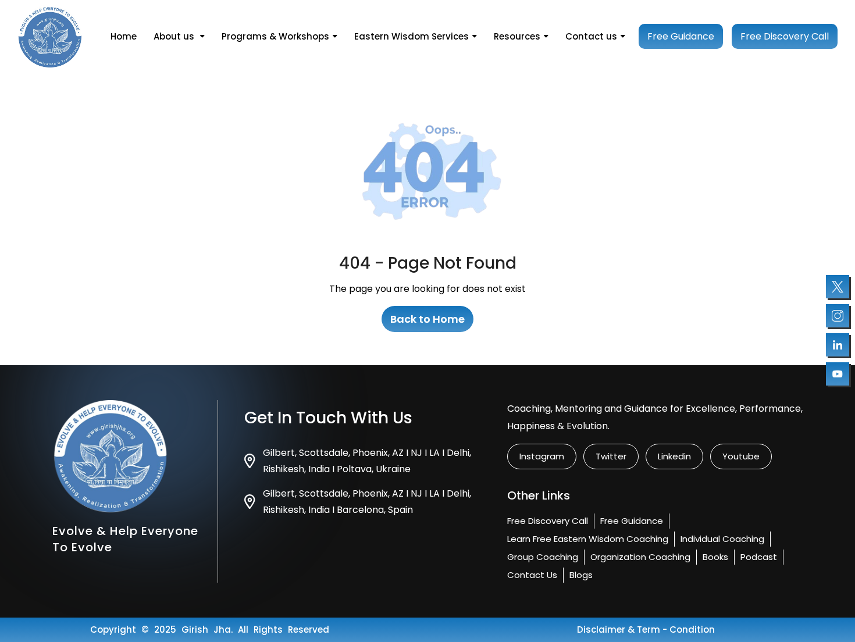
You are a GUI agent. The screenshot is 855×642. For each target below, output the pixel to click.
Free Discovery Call (784, 36)
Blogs (581, 575)
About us (175, 36)
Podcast (758, 557)
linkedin (674, 456)
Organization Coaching (640, 557)
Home (124, 36)
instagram (541, 456)
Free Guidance (680, 36)
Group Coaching (542, 557)
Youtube (741, 456)
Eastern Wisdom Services (411, 36)
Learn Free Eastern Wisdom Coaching (587, 539)
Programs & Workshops (275, 36)
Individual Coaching (722, 539)
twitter (611, 456)
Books (715, 557)
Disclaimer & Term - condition (646, 629)
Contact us (591, 36)
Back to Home (427, 319)
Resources (517, 36)
